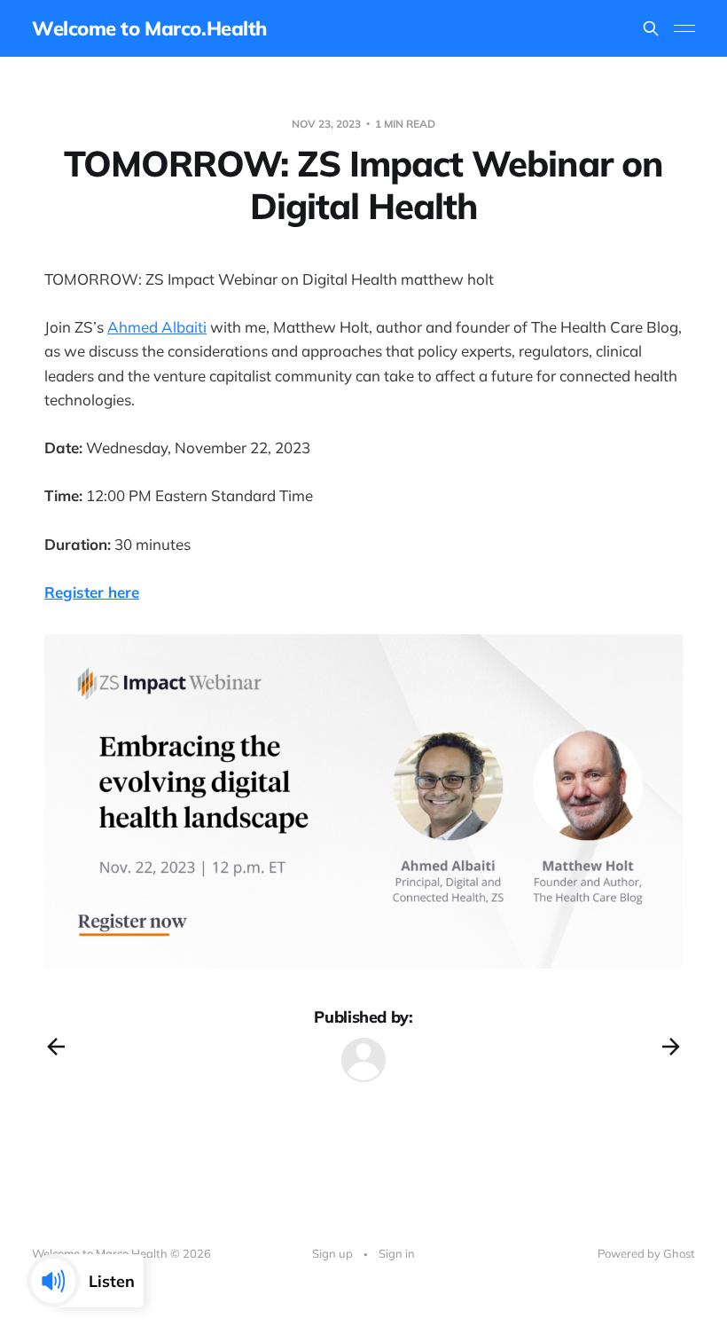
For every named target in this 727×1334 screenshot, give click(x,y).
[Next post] (671, 1046)
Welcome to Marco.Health (149, 28)
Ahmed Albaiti (157, 327)
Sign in (397, 1253)
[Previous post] (55, 1046)
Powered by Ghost (646, 1253)
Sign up (332, 1253)
